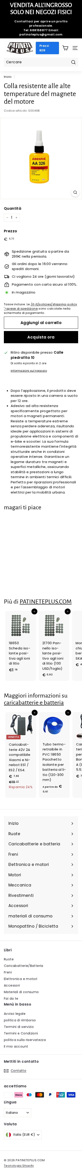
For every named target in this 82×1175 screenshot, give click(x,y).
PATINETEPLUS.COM (46, 601)
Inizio (8, 77)
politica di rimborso (20, 1020)
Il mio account (16, 1046)
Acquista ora (40, 337)
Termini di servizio (19, 1027)
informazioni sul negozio (29, 371)
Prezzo (10, 231)
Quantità (12, 208)
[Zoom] (75, 192)
